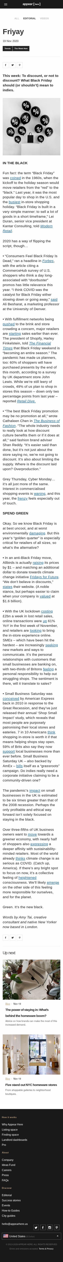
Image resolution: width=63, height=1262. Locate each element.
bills (19, 766)
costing (47, 611)
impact (34, 790)
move (32, 834)
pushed (9, 324)
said (54, 299)
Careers (6, 1170)
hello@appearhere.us (15, 1224)
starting (15, 333)
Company (7, 1160)
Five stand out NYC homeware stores (31, 1085)
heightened (27, 877)
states (7, 587)
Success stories (11, 1200)
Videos (44, 18)
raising (38, 562)
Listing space (10, 1129)
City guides (8, 1215)
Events (6, 1205)
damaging (37, 533)
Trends (8, 48)
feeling (48, 669)
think (51, 732)
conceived (11, 698)
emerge (53, 882)
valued (45, 596)
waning (39, 493)
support (9, 751)
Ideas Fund (8, 1165)
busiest (14, 202)
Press (5, 1175)
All (16, 18)
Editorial (29, 18)
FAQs (5, 1180)
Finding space (10, 1134)
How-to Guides (11, 1210)
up (45, 621)
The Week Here (21, 48)
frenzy (23, 498)
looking (35, 630)
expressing (39, 844)
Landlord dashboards (14, 1139)
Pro (4, 1144)
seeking (51, 645)
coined (15, 178)
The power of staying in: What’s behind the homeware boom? (27, 1012)
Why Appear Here (12, 1124)
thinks (20, 858)
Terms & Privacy (46, 1249)
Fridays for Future (44, 577)
